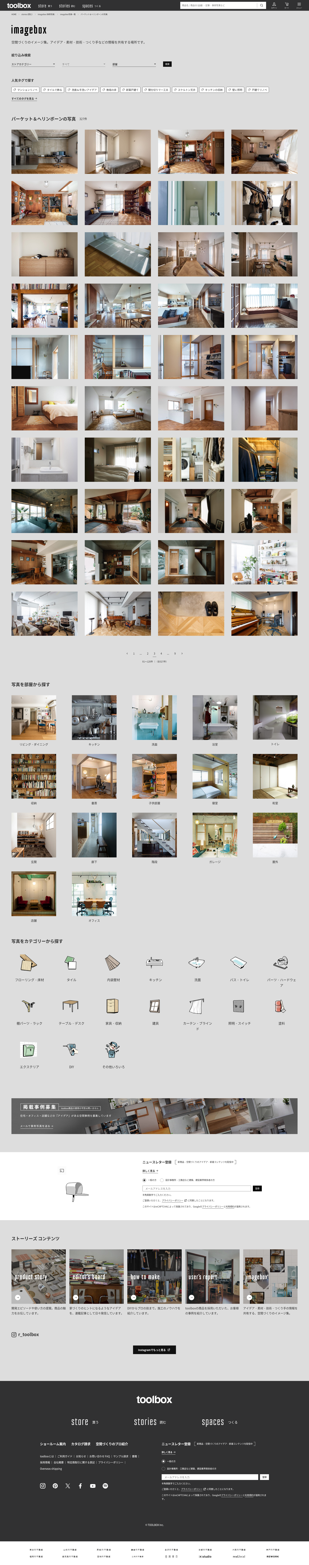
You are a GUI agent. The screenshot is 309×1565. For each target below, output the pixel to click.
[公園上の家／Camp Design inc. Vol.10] (264, 357)
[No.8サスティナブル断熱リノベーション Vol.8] (118, 562)
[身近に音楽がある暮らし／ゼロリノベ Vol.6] (264, 614)
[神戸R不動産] (273, 1550)
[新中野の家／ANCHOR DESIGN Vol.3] (44, 203)
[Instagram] (42, 1486)
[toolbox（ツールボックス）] (19, 5)
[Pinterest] (55, 1486)
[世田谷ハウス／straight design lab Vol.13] (118, 460)
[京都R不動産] (205, 1550)
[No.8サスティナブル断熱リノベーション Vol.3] (191, 511)
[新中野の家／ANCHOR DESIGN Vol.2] (264, 152)
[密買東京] (171, 1557)
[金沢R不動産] (171, 1550)
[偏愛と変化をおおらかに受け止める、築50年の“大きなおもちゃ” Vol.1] (44, 306)
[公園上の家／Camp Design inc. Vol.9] (191, 357)
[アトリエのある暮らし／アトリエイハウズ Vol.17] (191, 203)
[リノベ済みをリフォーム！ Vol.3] (44, 460)
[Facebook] (80, 1486)
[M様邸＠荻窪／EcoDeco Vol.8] (44, 614)
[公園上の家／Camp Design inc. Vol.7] (118, 357)
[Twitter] (67, 1486)
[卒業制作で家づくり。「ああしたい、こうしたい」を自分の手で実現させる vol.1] (118, 254)
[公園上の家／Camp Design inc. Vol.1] (118, 306)
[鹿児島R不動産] (70, 1557)
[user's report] (212, 1282)
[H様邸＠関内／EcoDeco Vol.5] (118, 152)
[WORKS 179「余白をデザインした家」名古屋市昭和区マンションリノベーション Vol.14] (264, 203)
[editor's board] (96, 1282)
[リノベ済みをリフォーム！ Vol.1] (191, 408)
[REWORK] (273, 1557)
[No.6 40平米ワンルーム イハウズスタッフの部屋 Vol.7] (264, 460)
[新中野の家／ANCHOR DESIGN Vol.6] (118, 203)
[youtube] (92, 1486)
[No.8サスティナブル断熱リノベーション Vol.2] (118, 511)
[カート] (286, 5)
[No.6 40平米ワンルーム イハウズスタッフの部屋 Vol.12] (44, 511)
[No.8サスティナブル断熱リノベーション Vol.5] (44, 562)
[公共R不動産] (137, 1557)
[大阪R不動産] (239, 1550)
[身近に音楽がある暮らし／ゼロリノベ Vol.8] (191, 614)
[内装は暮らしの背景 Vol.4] (44, 408)
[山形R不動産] (70, 1550)
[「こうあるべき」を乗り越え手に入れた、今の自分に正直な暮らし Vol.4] (118, 408)
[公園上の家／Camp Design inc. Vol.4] (44, 357)
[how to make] (154, 1282)
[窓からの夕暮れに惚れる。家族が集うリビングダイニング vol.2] (191, 254)
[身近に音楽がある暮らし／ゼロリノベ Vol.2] (118, 614)
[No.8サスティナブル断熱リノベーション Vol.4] (264, 511)
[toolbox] (154, 1399)
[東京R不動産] (36, 1550)
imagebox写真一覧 (68, 14)
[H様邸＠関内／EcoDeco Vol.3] (44, 152)
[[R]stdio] (205, 1557)
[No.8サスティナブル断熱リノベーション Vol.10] (191, 562)
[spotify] (105, 1486)
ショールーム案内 (53, 1443)
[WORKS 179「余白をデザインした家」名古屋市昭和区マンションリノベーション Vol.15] (44, 254)
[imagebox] (28, 30)
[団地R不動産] (104, 1557)
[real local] (239, 1557)
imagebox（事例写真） (46, 14)
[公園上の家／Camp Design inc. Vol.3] (264, 306)
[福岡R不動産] (36, 1557)
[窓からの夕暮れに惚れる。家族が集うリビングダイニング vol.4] (264, 254)
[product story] (38, 1282)
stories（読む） (27, 14)
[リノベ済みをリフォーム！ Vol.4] (264, 408)
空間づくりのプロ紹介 (112, 1443)
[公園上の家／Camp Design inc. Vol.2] (191, 306)
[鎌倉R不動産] (137, 1550)
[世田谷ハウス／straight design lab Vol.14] (191, 460)
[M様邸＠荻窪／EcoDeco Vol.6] (264, 562)
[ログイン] (274, 5)
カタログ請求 (80, 1443)
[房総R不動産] (104, 1550)
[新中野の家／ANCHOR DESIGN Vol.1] (191, 152)
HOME (13, 14)
